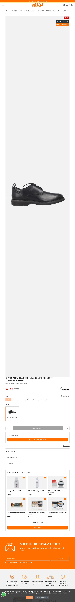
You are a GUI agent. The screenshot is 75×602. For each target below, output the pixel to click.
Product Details (10, 451)
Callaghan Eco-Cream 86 (14, 491)
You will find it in (11, 457)
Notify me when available (37, 439)
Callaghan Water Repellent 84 (36, 491)
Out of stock (38, 428)
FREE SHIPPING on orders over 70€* (37, 1)
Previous (7, 197)
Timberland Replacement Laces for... (16, 513)
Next (69, 197)
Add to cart (37, 527)
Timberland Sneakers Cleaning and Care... (36, 513)
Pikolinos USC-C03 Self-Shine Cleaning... (56, 491)
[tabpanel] (37, 196)
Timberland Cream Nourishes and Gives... (57, 513)
